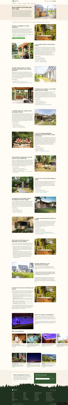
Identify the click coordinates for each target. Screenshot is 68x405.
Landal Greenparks (25, 398)
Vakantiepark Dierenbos (38, 137)
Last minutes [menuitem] (19, 3)
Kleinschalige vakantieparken (50, 398)
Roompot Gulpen (14, 113)
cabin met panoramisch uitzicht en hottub (46, 232)
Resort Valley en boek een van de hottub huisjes (45, 104)
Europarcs (24, 396)
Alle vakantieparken (26, 399)
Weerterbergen (37, 397)
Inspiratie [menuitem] (29, 3)
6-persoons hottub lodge (43, 192)
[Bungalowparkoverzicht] (15, 1)
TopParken (28, 29)
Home (12, 5)
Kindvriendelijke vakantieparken (50, 399)
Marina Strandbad (29, 201)
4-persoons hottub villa (43, 60)
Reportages (13, 398)
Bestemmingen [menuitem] (25, 3)
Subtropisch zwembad (49, 396)
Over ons (13, 396)
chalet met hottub (19, 212)
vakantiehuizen (25, 307)
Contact (13, 400)
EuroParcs (24, 29)
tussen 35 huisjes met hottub (29, 34)
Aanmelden (52, 378)
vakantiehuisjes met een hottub (17, 31)
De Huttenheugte (37, 399)
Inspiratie (15, 5)
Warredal (48, 221)
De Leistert (36, 400)
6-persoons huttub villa (43, 61)
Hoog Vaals (36, 396)
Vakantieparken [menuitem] (14, 3)
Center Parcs (25, 397)
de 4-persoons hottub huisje (21, 127)
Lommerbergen (37, 398)
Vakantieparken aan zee (49, 397)
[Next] (14, 349)
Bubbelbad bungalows (16, 257)
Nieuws (13, 397)
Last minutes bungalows (49, 400)
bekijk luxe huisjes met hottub (20, 36)
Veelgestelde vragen (14, 399)
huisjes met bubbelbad (43, 321)
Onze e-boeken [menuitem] (33, 3)
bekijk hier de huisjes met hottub (21, 35)
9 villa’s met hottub (20, 82)
